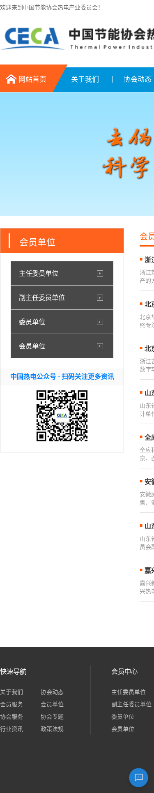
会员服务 (11, 704)
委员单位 (32, 321)
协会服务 (11, 716)
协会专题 (52, 716)
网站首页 (32, 79)
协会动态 (52, 692)
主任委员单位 (38, 273)
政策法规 (52, 729)
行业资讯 (11, 729)
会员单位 (32, 346)
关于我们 (85, 79)
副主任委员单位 (42, 297)
